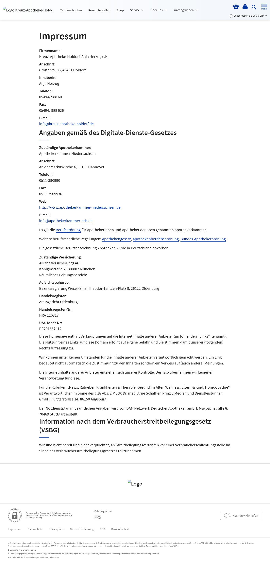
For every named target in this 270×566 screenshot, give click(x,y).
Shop (120, 10)
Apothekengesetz (116, 238)
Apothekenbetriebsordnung (156, 238)
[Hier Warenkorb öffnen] (245, 7)
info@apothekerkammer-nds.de (66, 220)
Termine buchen (71, 10)
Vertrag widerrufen (245, 515)
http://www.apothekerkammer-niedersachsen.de (80, 207)
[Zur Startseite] (29, 10)
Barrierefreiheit (120, 529)
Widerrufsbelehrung (82, 529)
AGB (102, 529)
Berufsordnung (68, 229)
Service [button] (135, 10)
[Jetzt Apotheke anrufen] (236, 7)
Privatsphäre (56, 529)
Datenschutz (35, 529)
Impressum (14, 529)
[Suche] (254, 7)
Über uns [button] (157, 10)
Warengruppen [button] (184, 10)
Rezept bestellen (99, 10)
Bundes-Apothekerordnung (203, 238)
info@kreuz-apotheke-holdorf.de (66, 123)
